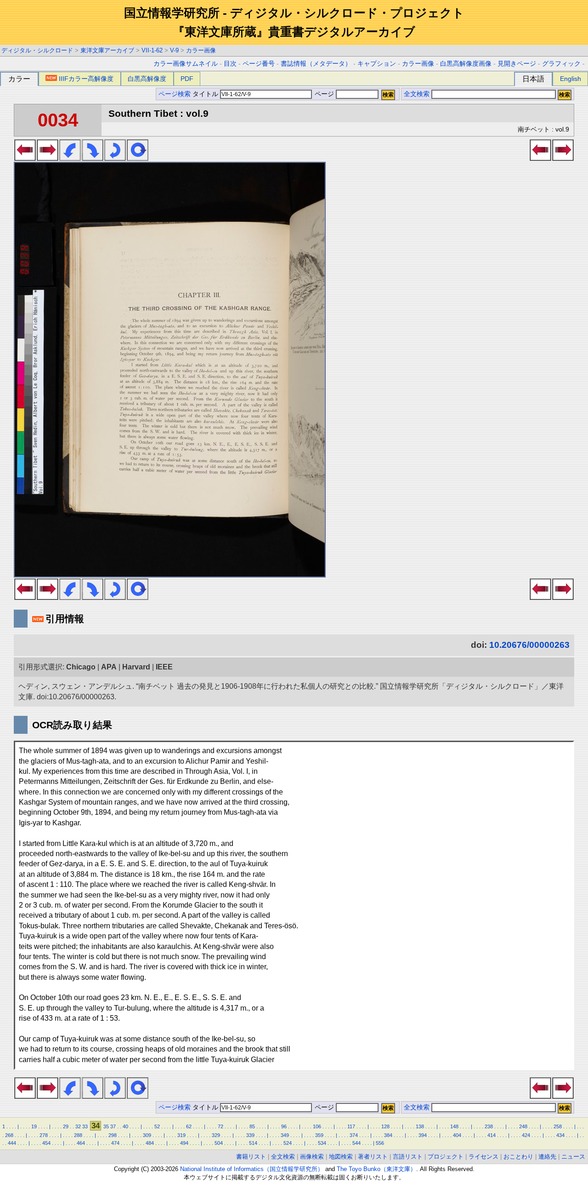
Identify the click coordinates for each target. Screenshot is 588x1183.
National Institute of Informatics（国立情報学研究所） (251, 1169)
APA (109, 667)
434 (560, 1135)
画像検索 (312, 1156)
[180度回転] (115, 158)
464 (81, 1143)
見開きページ (517, 63)
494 (184, 1143)
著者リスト (373, 1156)
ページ (324, 94)
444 (12, 1143)
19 (34, 1126)
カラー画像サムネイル (185, 63)
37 (113, 1126)
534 (322, 1143)
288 (78, 1135)
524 (287, 1143)
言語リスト (408, 1156)
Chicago (81, 667)
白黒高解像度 (147, 78)
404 (457, 1135)
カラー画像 (201, 50)
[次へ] (47, 158)
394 (422, 1135)
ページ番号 (259, 63)
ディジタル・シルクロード (37, 50)
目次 (230, 63)
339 (250, 1135)
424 (526, 1135)
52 (157, 1126)
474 (115, 1143)
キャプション (376, 63)
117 (351, 1126)
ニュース (573, 1156)
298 (112, 1135)
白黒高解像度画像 (466, 63)
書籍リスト (251, 1156)
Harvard (136, 667)
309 (147, 1135)
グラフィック (561, 63)
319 (181, 1135)
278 (44, 1135)
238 (489, 1126)
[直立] (137, 158)
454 (46, 1143)
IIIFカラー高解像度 (86, 78)
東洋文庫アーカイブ (107, 50)
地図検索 (341, 1156)
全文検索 (417, 94)
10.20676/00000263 (529, 645)
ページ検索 (174, 94)
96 (284, 1126)
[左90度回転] (70, 158)
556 (380, 1143)
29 (65, 1126)
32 (78, 1126)
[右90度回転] (92, 158)
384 (388, 1135)
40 (125, 1126)
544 (356, 1143)
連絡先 (547, 1156)
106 (317, 1126)
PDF (187, 78)
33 (85, 1126)
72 (220, 1126)
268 (9, 1135)
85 (252, 1126)
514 (253, 1143)
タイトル (206, 94)
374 (354, 1135)
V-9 (174, 50)
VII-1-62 (152, 50)
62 (189, 1126)
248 (523, 1126)
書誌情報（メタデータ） (316, 63)
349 (285, 1135)
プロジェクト (446, 1156)
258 (558, 1126)
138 (420, 1126)
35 (106, 1126)
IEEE (164, 667)
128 (385, 1126)
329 (216, 1135)
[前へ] (25, 158)
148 (454, 1126)
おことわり (518, 1156)
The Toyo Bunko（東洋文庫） (376, 1169)
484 (150, 1143)
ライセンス (483, 1156)
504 (219, 1143)
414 (491, 1135)
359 (319, 1135)
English (570, 78)
